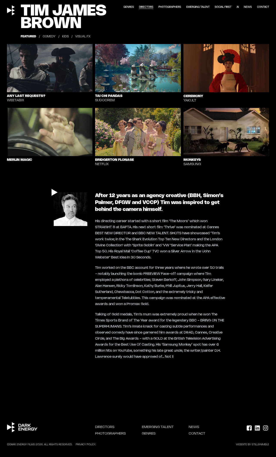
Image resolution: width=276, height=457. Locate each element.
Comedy (49, 36)
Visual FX (83, 36)
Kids (65, 36)
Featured (28, 36)
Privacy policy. (86, 444)
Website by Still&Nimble (252, 444)
